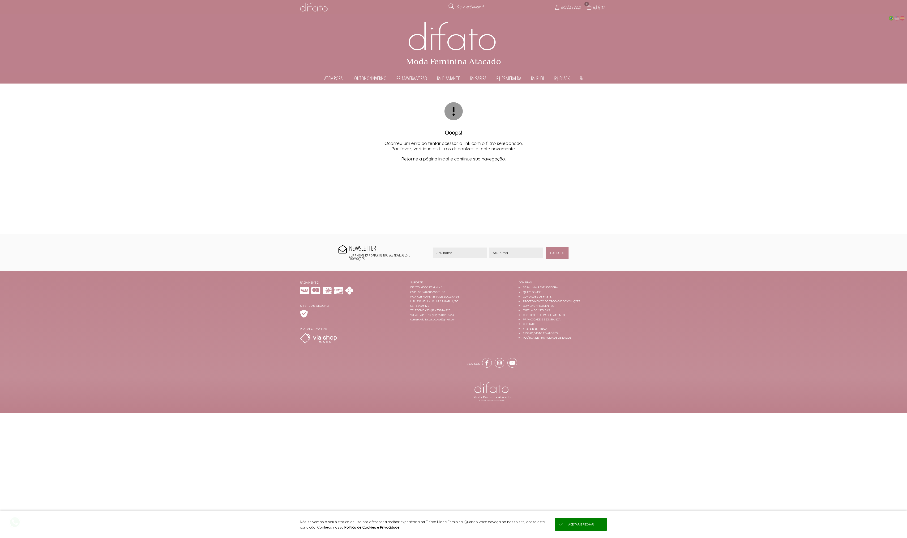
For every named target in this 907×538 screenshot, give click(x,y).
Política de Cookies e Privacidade (371, 527)
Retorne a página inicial (425, 159)
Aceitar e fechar (581, 524)
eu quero (557, 253)
